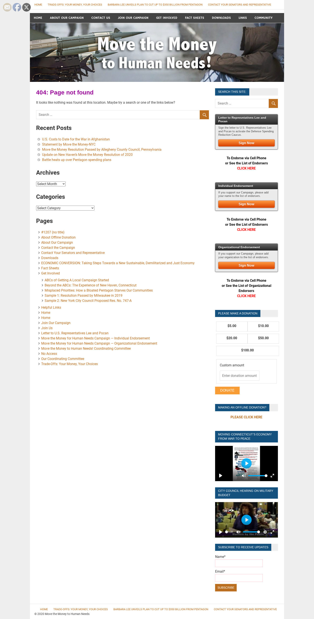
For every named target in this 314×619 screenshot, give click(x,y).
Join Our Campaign (133, 18)
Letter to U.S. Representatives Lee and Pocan (75, 333)
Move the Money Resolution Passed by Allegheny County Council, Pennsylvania (101, 149)
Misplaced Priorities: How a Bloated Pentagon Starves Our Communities (99, 290)
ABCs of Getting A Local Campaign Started (77, 280)
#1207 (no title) (53, 232)
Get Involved (166, 18)
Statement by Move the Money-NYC (71, 144)
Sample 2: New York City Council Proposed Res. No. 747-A (88, 301)
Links (243, 18)
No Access (49, 354)
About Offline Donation (58, 237)
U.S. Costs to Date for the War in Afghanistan (76, 139)
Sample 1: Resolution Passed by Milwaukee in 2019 (83, 295)
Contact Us (100, 18)
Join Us (47, 328)
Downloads (221, 18)
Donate (227, 390)
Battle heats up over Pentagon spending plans (76, 160)
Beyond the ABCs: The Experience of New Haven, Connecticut (90, 285)
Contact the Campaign (58, 248)
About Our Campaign (67, 18)
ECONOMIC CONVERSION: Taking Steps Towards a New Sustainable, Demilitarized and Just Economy (118, 263)
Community (264, 18)
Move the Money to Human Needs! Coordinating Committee (86, 348)
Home (38, 18)
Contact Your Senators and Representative (239, 4)
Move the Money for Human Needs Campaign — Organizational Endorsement (99, 343)
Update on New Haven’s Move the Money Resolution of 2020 (87, 155)
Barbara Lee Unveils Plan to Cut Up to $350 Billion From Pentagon (155, 4)
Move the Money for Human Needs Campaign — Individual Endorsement (95, 338)
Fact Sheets (194, 18)
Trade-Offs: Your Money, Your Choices (75, 4)
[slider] (257, 476)
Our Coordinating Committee (62, 359)
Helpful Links (51, 307)
